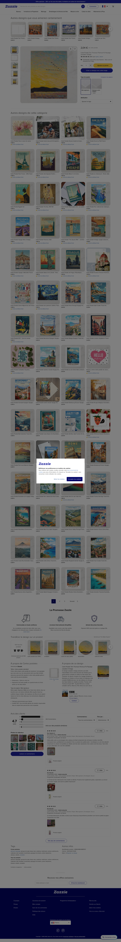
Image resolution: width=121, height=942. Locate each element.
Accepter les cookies (74, 479)
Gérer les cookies (59, 479)
